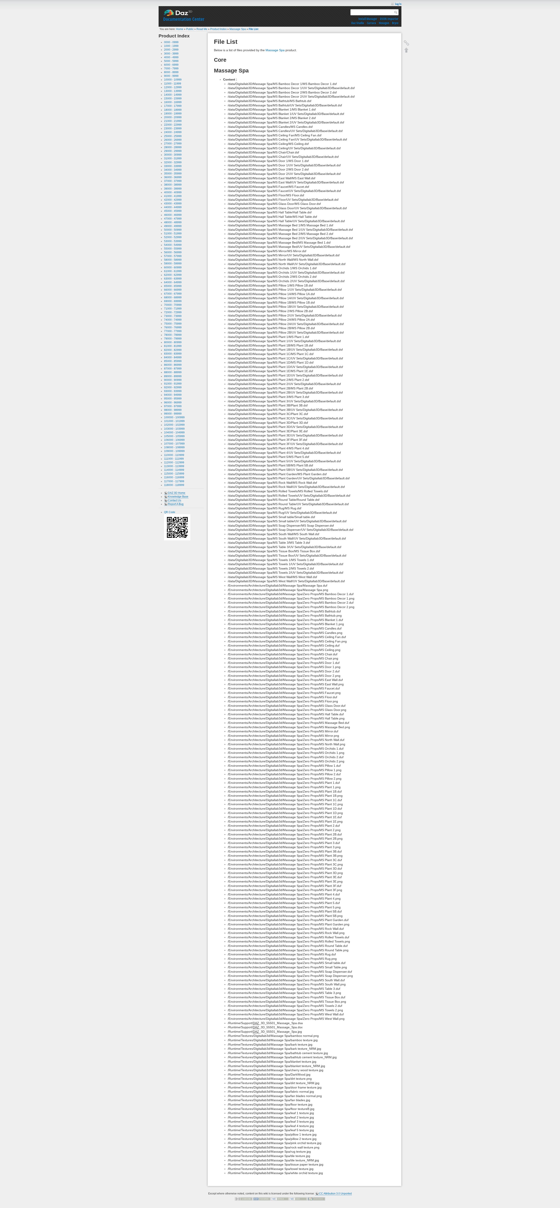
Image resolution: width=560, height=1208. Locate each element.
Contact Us (174, 500)
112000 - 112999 (174, 462)
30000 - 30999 (173, 154)
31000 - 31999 (173, 158)
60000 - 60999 (173, 267)
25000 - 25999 (173, 136)
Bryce (395, 23)
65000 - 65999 (173, 286)
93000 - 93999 (173, 391)
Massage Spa (237, 29)
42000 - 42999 (173, 199)
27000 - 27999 (173, 143)
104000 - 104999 (174, 432)
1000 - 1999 (171, 45)
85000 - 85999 (173, 361)
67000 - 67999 (173, 293)
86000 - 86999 (173, 364)
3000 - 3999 (171, 53)
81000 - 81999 (173, 346)
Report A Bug (176, 504)
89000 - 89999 (173, 376)
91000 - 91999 (173, 383)
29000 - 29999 (173, 151)
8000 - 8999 (171, 72)
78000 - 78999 (173, 334)
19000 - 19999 (173, 113)
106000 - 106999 (174, 439)
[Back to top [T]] (406, 49)
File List (253, 29)
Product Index (218, 29)
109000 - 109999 (174, 451)
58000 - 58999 (173, 259)
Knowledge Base (178, 496)
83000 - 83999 (173, 353)
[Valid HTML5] (280, 1198)
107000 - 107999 (174, 443)
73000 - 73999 (173, 316)
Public (190, 29)
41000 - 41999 (173, 196)
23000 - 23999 (173, 128)
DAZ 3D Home (176, 492)
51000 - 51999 (173, 233)
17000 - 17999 (173, 105)
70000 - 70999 (173, 304)
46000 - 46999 (173, 214)
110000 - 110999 (174, 455)
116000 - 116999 (174, 477)
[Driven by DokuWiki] (316, 1198)
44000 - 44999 (173, 207)
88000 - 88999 (173, 372)
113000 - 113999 (174, 466)
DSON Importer (389, 19)
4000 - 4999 (171, 57)
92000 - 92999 (173, 387)
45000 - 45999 (173, 211)
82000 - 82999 (173, 350)
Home (179, 29)
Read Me (201, 29)
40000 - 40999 (173, 192)
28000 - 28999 (173, 147)
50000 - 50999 (173, 229)
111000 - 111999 (174, 458)
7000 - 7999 (171, 68)
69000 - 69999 (173, 301)
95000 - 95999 (173, 398)
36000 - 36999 (173, 177)
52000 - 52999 (173, 237)
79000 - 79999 (173, 338)
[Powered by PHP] (262, 1198)
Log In (398, 4)
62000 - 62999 (173, 274)
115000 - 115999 (174, 473)
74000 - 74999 (173, 319)
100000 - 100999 (174, 417)
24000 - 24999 (173, 132)
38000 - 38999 (173, 184)
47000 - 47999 (173, 218)
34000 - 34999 (173, 169)
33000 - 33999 (173, 166)
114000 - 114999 (174, 469)
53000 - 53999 (173, 241)
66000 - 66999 (173, 289)
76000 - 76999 (173, 327)
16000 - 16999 (173, 102)
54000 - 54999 (173, 244)
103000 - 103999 (174, 428)
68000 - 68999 (173, 297)
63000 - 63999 (173, 278)
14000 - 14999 (173, 94)
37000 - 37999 (173, 181)
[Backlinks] (406, 42)
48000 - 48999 (173, 222)
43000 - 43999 (173, 203)
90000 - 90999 (173, 380)
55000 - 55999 (173, 248)
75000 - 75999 (173, 323)
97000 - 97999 (173, 406)
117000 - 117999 (174, 481)
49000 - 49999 (173, 226)
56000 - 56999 (173, 252)
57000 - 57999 (173, 256)
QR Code (169, 512)
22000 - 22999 (173, 124)
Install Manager (367, 19)
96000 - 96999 (173, 402)
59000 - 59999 (173, 263)
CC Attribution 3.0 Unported (335, 1193)
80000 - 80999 (173, 342)
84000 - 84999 (173, 357)
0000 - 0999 (171, 42)
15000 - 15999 (173, 98)
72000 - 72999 (173, 312)
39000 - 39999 (173, 188)
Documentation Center (183, 19)
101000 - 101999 (174, 421)
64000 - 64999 (173, 282)
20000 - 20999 (173, 117)
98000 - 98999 (173, 409)
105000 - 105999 (174, 436)
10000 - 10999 (173, 79)
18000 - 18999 (173, 109)
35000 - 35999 (173, 173)
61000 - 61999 (173, 271)
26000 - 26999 (173, 139)
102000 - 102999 (174, 424)
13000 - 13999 (173, 91)
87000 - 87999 (173, 368)
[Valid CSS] (298, 1198)
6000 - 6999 (171, 64)
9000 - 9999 (171, 75)
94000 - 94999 (173, 394)
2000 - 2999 (171, 49)
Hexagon (384, 23)
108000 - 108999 (174, 447)
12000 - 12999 (173, 87)
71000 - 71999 (173, 308)
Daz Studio (357, 23)
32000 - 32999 (173, 162)
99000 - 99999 (173, 413)
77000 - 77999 (173, 331)
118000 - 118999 (174, 485)
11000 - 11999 (172, 83)
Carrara (371, 23)
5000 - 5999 (171, 61)
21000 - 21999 (173, 121)
